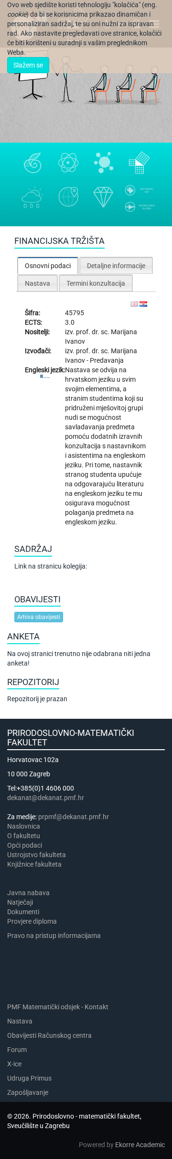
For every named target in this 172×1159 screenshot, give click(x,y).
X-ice (14, 1064)
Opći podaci (24, 845)
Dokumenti (23, 912)
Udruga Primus (29, 1078)
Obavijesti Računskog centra (49, 1035)
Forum (17, 1049)
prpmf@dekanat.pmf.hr (73, 817)
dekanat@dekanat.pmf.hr (45, 798)
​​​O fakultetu (23, 836)
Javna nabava (28, 893)
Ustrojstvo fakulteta (36, 855)
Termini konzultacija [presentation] (95, 283)
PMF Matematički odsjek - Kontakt (57, 1007)
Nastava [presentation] (37, 283)
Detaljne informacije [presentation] (116, 266)
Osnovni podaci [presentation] (48, 266)
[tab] (47, 265)
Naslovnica (23, 826)
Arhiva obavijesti (38, 617)
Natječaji (20, 902)
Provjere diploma (32, 921)
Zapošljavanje (27, 1092)
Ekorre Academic (140, 1145)
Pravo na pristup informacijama (55, 935)
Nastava (19, 1021)
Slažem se (28, 65)
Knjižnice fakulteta (34, 864)
